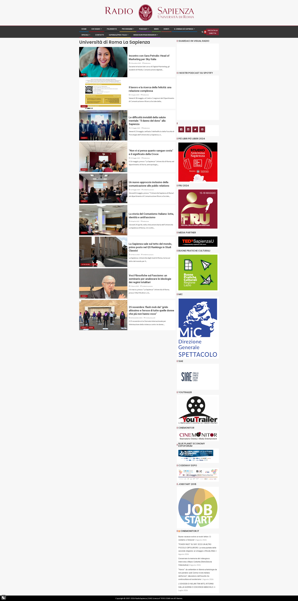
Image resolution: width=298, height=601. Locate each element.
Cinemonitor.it (190, 531)
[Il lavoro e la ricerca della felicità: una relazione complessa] (103, 94)
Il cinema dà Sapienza (183, 29)
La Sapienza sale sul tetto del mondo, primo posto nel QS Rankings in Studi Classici (150, 247)
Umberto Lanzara (148, 190)
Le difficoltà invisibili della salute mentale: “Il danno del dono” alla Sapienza (147, 121)
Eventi (166, 29)
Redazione (147, 63)
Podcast (143, 29)
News (156, 29)
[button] (3, 597)
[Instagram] (188, 129)
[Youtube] (202, 129)
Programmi (127, 29)
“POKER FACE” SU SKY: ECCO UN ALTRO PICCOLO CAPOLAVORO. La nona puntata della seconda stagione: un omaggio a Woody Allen (197, 547)
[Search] (202, 32)
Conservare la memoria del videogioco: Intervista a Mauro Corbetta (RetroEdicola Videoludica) (195, 561)
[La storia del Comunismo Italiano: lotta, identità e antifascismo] (103, 220)
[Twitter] (195, 129)
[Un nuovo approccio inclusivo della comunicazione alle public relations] (103, 188)
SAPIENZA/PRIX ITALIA (118, 35)
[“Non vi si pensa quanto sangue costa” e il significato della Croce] (103, 157)
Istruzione (86, 264)
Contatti (99, 35)
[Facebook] (181, 129)
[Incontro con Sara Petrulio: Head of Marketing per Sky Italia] (103, 62)
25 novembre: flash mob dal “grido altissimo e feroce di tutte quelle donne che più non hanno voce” (151, 310)
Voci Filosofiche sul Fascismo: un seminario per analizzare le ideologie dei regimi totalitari (150, 279)
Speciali (85, 35)
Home (83, 29)
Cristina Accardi (150, 318)
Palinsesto (112, 29)
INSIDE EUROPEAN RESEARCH (144, 35)
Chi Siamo (95, 29)
